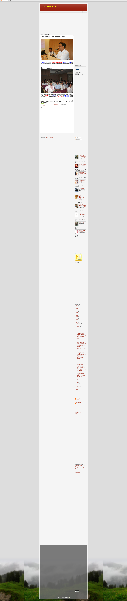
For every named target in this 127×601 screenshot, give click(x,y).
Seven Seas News (48, 6)
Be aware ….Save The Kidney (82, 231)
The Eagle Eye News (78, 412)
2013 (77, 319)
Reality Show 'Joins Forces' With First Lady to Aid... (81, 329)
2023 (77, 308)
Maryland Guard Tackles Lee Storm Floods (81, 355)
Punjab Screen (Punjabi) (79, 414)
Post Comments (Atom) (49, 137)
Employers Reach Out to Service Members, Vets (81, 340)
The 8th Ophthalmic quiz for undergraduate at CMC (82, 197)
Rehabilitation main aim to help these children (81, 331)
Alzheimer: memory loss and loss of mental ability (81, 336)
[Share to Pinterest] (65, 104)
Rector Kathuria (78, 402)
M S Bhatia (77, 399)
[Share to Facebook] (64, 104)
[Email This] (61, 104)
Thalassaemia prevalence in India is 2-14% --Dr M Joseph (82, 205)
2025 (77, 305)
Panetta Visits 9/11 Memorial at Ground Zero (81, 370)
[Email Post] (60, 104)
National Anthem (81, 188)
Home (57, 135)
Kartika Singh (78, 398)
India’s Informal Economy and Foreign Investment (82, 173)
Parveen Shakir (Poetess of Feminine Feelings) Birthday (82, 156)
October (78, 326)
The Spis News (77, 413)
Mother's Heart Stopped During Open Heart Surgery (81, 348)
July (77, 379)
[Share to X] (63, 104)
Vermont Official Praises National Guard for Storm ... (81, 367)
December (78, 323)
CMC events (45, 105)
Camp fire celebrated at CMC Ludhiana (82, 165)
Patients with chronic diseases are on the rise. (81, 360)
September (79, 327)
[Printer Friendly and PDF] (42, 104)
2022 (77, 309)
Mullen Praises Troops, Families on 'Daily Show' (81, 350)
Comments (78, 139)
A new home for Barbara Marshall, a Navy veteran (81, 334)
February (78, 386)
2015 (77, 316)
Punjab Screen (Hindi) (78, 416)
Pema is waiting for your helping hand (80, 374)
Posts (77, 137)
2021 (77, 311)
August (78, 378)
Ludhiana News (50, 105)
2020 (77, 312)
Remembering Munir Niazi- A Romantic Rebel (82, 214)
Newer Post (43, 135)
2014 (77, 318)
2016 (77, 315)
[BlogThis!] (62, 104)
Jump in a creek (81, 222)
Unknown (77, 403)
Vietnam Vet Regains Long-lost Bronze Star (81, 376)
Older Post (70, 135)
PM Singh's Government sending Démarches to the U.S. (81, 343)
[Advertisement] (58, 16)
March (78, 385)
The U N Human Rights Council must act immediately (80, 357)
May (77, 382)
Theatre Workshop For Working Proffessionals (81, 362)
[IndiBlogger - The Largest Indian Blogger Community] (78, 260)
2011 (77, 322)
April (77, 383)
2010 (77, 389)
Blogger (69, 597)
